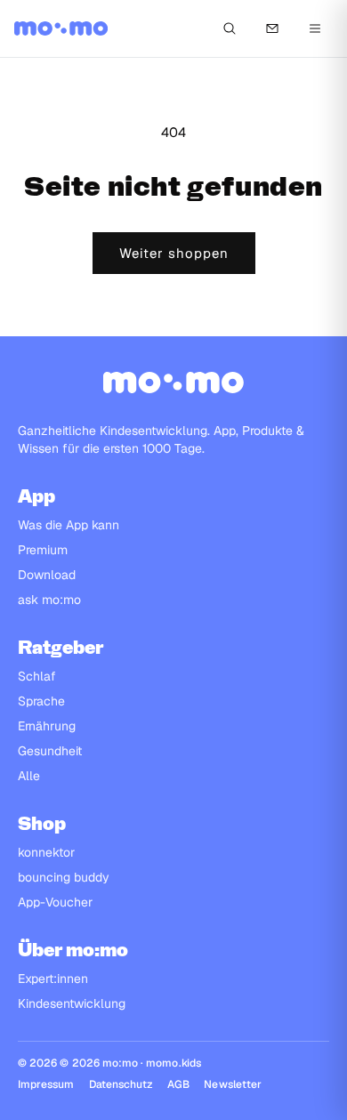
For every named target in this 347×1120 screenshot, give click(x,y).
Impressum (46, 1084)
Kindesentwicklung (71, 1003)
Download (47, 575)
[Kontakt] (272, 28)
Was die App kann (68, 525)
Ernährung (47, 726)
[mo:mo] (61, 28)
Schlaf (37, 676)
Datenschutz (121, 1084)
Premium (43, 550)
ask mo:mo (49, 600)
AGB (178, 1084)
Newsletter (233, 1084)
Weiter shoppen (174, 253)
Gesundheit (50, 751)
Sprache (41, 701)
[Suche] (229, 28)
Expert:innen (53, 979)
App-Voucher (55, 902)
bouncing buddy (63, 877)
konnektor (46, 852)
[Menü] (315, 28)
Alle (29, 776)
